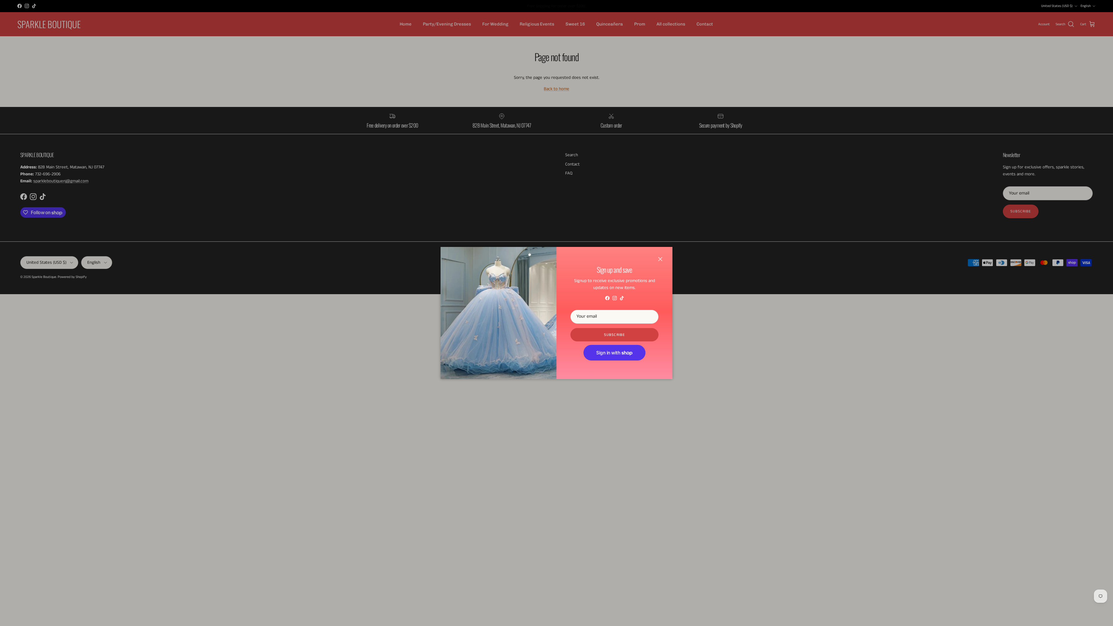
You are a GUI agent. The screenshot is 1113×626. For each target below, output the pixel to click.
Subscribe (614, 335)
